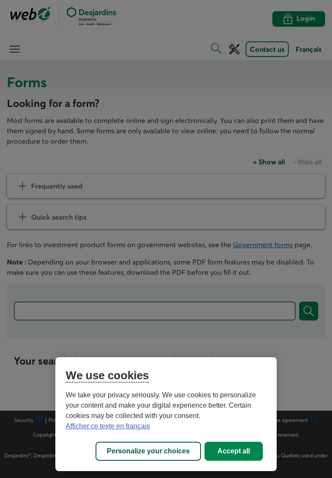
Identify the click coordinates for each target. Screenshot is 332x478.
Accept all (233, 451)
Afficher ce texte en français (108, 426)
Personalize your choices (148, 451)
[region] (166, 414)
